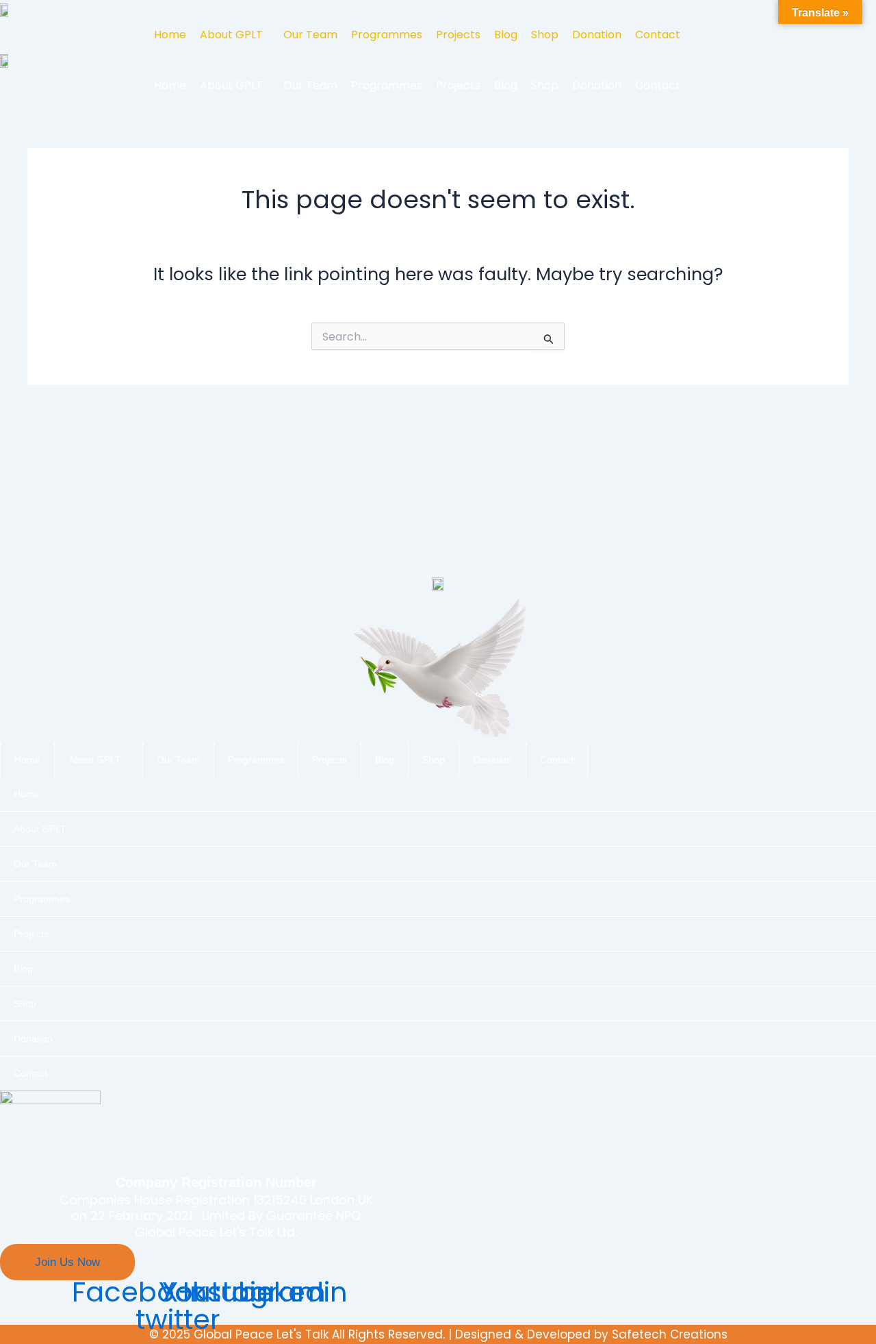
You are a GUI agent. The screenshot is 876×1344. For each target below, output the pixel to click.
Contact (657, 34)
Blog (505, 34)
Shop (544, 34)
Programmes (386, 34)
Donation (596, 34)
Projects (458, 34)
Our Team (310, 34)
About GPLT (231, 34)
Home (170, 34)
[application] (127, 759)
